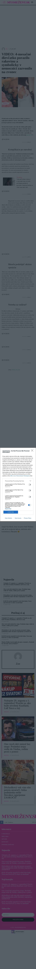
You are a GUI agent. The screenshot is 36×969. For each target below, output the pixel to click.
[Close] (32, 451)
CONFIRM (11, 512)
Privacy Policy (27, 518)
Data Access (18, 518)
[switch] (29, 484)
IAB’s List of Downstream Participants (20, 475)
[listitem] (18, 481)
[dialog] (18, 484)
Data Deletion (8, 518)
